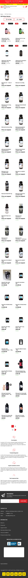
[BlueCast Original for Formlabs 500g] (21, 186)
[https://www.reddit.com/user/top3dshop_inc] (20, 574)
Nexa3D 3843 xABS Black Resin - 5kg (6, 283)
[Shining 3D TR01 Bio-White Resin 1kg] (7, 53)
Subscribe (23, 501)
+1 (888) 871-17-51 (9, 4)
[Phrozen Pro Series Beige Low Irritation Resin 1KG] (21, 408)
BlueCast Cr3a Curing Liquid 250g (6, 105)
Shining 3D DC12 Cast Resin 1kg (20, 39)
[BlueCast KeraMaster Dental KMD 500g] (21, 119)
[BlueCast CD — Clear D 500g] (7, 75)
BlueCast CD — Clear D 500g (7, 83)
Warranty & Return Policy (6, 530)
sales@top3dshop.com (10, 515)
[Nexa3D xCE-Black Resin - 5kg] (21, 297)
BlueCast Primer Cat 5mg (6, 216)
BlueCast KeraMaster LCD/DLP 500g (20, 150)
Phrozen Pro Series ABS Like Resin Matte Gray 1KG (7, 416)
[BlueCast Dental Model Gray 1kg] (21, 97)
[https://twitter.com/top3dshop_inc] (12, 574)
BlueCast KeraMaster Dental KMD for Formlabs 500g (6, 150)
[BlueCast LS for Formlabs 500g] (7, 164)
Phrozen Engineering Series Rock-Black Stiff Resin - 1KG (21, 372)
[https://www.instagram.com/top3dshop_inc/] (8, 574)
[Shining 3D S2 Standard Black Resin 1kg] (21, 53)
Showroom (3, 525)
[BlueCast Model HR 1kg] (7, 186)
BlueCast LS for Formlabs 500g (5, 172)
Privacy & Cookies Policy (5, 535)
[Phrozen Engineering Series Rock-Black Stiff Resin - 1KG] (21, 363)
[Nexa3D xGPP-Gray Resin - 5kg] (21, 319)
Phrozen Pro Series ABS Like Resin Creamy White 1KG (21, 394)
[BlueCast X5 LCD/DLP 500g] (21, 252)
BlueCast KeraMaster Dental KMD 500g (20, 128)
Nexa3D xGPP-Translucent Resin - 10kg (7, 349)
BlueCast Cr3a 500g (20, 82)
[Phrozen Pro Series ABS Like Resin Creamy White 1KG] (21, 386)
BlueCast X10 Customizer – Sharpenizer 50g (5, 238)
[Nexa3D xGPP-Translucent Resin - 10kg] (7, 341)
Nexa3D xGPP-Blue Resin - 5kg (6, 327)
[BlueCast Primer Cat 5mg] (7, 208)
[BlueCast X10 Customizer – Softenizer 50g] (21, 230)
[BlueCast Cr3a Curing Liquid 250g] (7, 97)
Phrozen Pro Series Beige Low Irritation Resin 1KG (20, 416)
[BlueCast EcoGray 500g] (7, 119)
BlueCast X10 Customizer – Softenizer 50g (21, 238)
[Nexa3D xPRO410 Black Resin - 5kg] (7, 363)
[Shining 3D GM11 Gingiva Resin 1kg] (7, 31)
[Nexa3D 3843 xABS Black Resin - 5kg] (7, 275)
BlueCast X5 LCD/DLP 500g (20, 261)
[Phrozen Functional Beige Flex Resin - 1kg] (7, 386)
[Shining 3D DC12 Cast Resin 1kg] (21, 31)
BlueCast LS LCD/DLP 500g (20, 172)
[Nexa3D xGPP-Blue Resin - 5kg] (7, 319)
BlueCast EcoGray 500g (7, 127)
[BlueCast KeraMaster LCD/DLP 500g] (21, 142)
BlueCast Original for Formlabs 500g (20, 194)
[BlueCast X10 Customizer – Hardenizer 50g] (21, 208)
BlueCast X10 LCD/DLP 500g (7, 261)
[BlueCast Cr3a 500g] (21, 75)
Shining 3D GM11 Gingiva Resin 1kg (5, 39)
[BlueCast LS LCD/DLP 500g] (21, 164)
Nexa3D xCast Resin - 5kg (20, 283)
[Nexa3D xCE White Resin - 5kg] (7, 297)
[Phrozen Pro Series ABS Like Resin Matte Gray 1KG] (7, 408)
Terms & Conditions (5, 532)
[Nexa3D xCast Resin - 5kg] (21, 275)
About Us (2, 522)
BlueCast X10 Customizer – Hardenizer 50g (19, 216)
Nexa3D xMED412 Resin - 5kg (21, 349)
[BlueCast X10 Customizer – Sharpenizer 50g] (7, 230)
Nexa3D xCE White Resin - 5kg (7, 305)
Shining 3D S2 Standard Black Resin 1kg (21, 61)
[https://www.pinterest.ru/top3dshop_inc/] (24, 574)
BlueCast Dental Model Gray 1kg (21, 105)
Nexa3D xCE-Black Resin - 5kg (21, 305)
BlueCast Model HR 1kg (7, 193)
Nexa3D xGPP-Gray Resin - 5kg (20, 327)
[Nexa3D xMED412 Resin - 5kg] (21, 341)
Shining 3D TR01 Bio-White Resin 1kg (6, 61)
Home (2, 14)
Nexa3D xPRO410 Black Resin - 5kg (7, 372)
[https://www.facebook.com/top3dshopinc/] (4, 574)
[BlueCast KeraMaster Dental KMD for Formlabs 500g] (7, 142)
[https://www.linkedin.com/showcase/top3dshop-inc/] (16, 574)
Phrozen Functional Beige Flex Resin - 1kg (6, 394)
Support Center (4, 527)
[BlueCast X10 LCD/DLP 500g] (7, 252)
